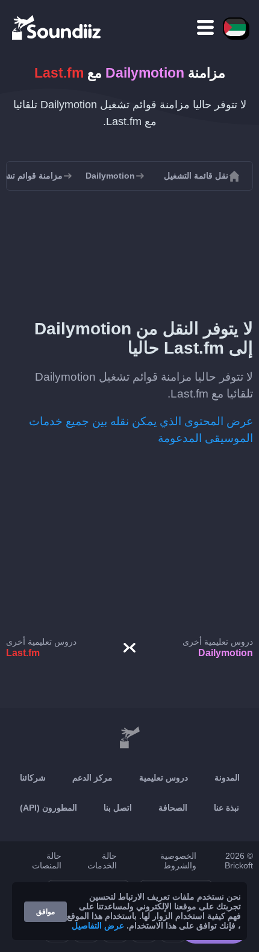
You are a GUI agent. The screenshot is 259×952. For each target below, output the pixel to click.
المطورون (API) (48, 807)
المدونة (227, 777)
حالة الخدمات (102, 860)
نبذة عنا (226, 807)
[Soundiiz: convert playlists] (129, 738)
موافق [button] (45, 911)
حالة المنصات (46, 860)
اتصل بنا (118, 807)
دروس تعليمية (163, 777)
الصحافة (172, 807)
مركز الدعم (92, 777)
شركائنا (33, 777)
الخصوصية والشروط (178, 860)
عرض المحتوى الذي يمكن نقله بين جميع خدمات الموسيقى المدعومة (141, 429)
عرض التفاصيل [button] (98, 925)
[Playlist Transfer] (57, 27)
